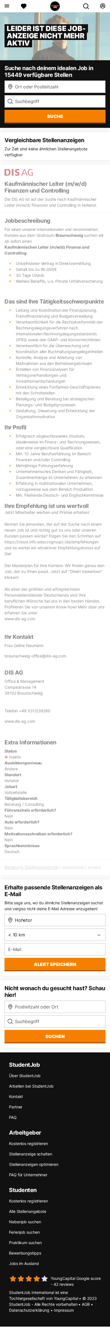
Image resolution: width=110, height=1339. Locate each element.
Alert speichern (55, 964)
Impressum (64, 1310)
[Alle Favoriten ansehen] (24, 6)
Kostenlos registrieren (28, 1143)
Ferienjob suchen (24, 1232)
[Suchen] (88, 6)
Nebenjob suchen (25, 1221)
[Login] (102, 6)
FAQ (13, 1117)
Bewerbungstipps (25, 1253)
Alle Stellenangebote (27, 1211)
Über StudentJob (25, 1075)
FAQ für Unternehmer (28, 1174)
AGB (86, 1304)
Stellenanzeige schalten (30, 1153)
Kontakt (16, 1096)
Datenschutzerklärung (29, 1310)
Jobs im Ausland (24, 1263)
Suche (55, 116)
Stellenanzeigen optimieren (33, 1164)
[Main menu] (6, 6)
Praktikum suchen (25, 1242)
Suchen (55, 1036)
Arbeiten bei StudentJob (31, 1086)
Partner (15, 1106)
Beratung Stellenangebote (31, 867)
